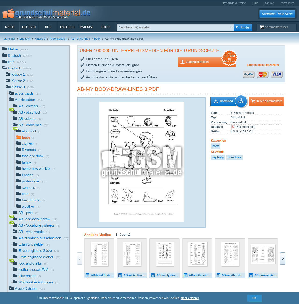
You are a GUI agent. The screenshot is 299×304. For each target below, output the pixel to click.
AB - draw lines (80, 38)
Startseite (9, 38)
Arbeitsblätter (58, 38)
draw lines (234, 157)
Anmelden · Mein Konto (277, 13)
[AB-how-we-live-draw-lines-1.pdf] (263, 254)
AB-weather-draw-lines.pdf (233, 275)
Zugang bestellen (210, 60)
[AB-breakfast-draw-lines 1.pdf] (100, 254)
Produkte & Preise (234, 3)
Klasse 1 (22, 74)
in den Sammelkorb (269, 101)
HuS (48, 27)
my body (218, 157)
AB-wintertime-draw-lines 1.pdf (135, 275)
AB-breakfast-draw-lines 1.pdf (102, 275)
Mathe (10, 27)
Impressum (287, 3)
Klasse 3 (40, 38)
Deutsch (29, 27)
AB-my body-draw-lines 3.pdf (118, 89)
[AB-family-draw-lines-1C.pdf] (165, 254)
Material (86, 27)
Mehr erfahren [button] (190, 298)
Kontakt (269, 3)
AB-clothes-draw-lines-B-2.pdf (200, 275)
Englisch (67, 27)
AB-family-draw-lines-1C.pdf (168, 275)
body (97, 38)
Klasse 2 (22, 81)
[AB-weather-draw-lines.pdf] (230, 254)
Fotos (105, 27)
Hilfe (255, 3)
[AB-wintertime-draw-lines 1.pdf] (132, 254)
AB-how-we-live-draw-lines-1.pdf (266, 275)
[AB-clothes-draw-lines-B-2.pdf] (197, 254)
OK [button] (254, 298)
